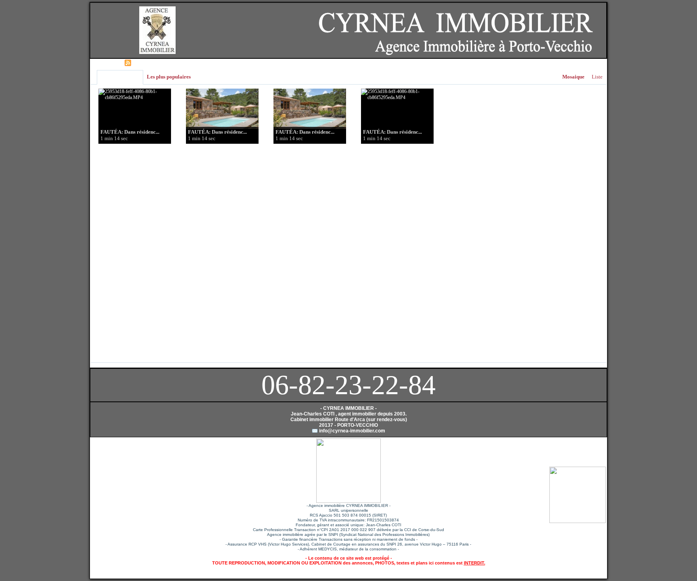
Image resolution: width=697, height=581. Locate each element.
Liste (597, 77)
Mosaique (573, 77)
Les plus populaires (169, 77)
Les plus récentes (120, 77)
